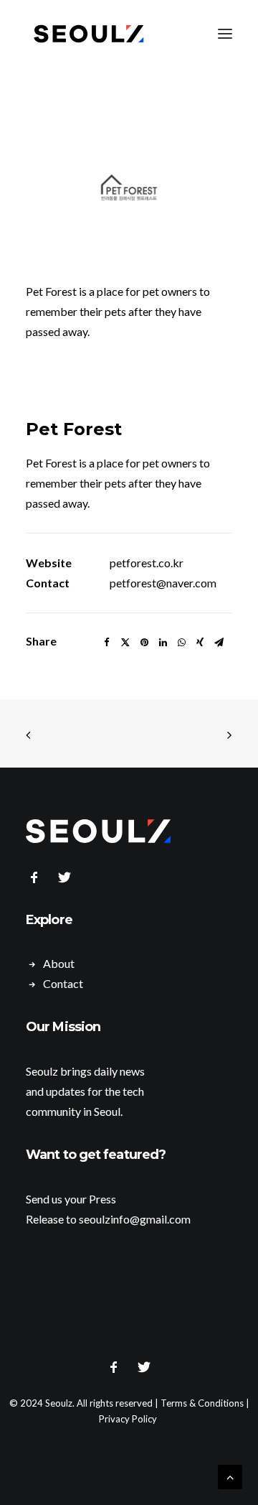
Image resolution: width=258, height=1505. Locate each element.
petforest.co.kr (146, 562)
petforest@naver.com (163, 583)
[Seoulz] (89, 33)
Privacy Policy (128, 1419)
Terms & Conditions (202, 1403)
